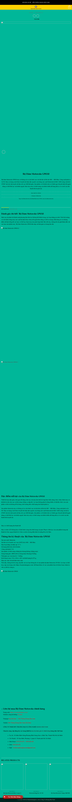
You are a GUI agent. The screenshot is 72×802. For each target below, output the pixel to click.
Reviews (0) (13, 209)
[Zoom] (3, 152)
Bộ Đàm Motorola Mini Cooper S (12, 793)
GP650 (41, 496)
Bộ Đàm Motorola (6, 179)
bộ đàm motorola (26, 198)
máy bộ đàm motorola (48, 198)
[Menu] (2, 7)
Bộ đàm (20, 714)
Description (5, 209)
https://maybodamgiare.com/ (19, 712)
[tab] (5, 209)
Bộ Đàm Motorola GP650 (36, 198)
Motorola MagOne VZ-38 (36, 793)
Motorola (39, 12)
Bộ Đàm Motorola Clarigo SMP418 (60, 793)
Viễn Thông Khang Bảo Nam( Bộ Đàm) (19, 723)
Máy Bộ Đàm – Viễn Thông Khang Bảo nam (22, 719)
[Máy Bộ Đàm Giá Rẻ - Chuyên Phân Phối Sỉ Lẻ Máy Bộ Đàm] (36, 7)
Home (31, 12)
